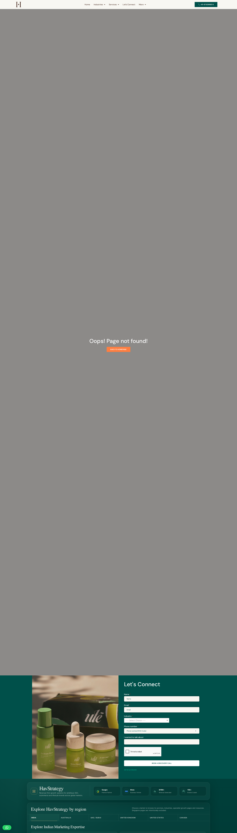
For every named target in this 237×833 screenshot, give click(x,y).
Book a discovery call (162, 763)
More (141, 4)
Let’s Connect (129, 4)
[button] (99, 4)
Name (127, 694)
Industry (128, 716)
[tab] (44, 817)
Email (127, 705)
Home (87, 4)
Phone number (131, 726)
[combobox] (146, 720)
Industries (98, 4)
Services (113, 4)
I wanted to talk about (133, 737)
